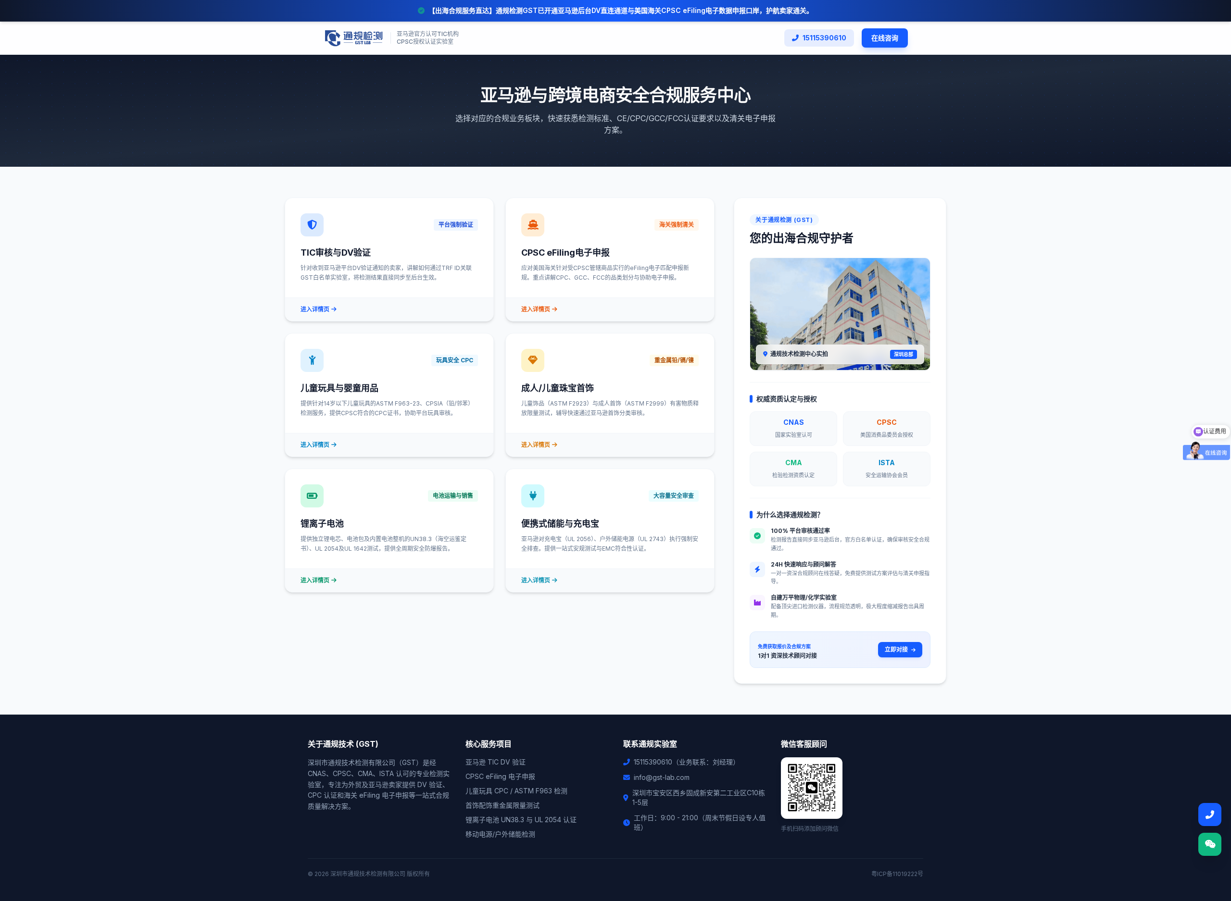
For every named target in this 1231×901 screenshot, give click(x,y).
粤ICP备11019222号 (897, 873)
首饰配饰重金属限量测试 (502, 805)
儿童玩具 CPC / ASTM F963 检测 (516, 791)
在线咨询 (884, 38)
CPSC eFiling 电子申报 (500, 776)
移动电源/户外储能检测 (500, 834)
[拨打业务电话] (1209, 814)
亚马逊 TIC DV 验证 (495, 762)
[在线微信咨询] (1209, 844)
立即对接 (897, 649)
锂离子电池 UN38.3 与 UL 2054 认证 (521, 819)
